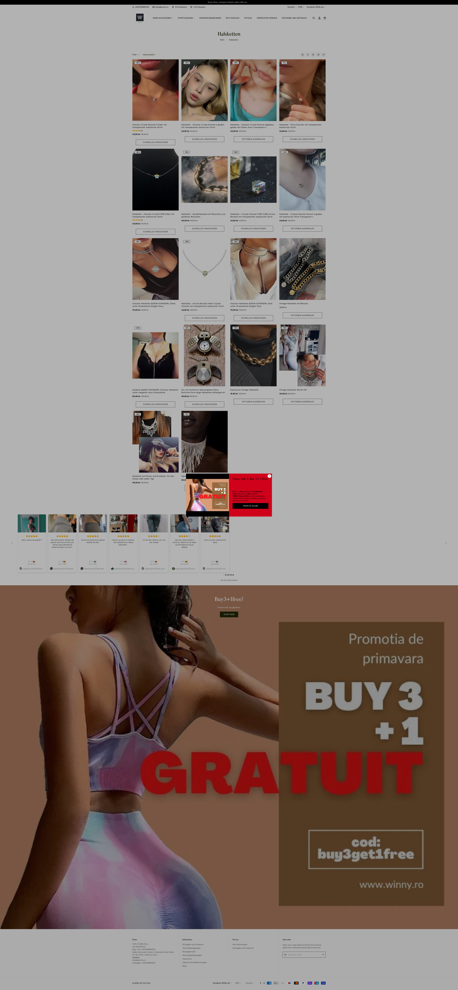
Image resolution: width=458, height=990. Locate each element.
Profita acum (250, 506)
